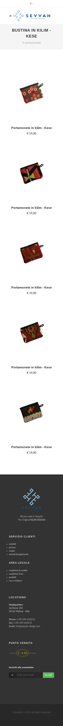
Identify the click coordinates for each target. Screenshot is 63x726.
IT (31, 4)
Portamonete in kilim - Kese (31, 128)
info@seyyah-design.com (28, 626)
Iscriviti (48, 675)
